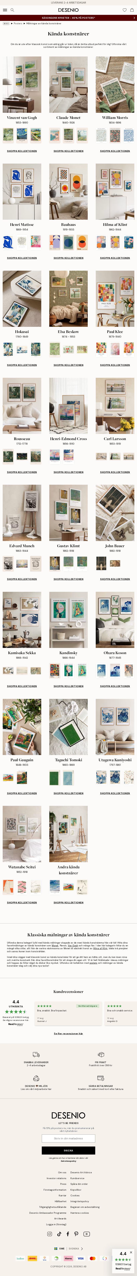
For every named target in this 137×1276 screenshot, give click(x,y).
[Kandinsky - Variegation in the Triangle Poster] (82, 670)
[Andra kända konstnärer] (68, 834)
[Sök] (12, 10)
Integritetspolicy (80, 1201)
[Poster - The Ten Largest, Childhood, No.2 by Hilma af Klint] (101, 242)
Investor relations (56, 1178)
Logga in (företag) (56, 1224)
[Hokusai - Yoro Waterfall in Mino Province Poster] (8, 349)
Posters (18, 23)
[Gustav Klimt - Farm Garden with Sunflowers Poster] (82, 563)
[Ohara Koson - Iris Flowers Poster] (115, 670)
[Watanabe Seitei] (22, 834)
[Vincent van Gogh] (22, 84)
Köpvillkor (76, 1189)
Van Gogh (73, 945)
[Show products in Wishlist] (124, 10)
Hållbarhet (60, 1201)
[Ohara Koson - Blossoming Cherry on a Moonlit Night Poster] (101, 670)
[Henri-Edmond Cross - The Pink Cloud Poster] (54, 456)
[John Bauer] (115, 513)
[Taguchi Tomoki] (68, 727)
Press (63, 1184)
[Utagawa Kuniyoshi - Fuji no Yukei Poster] (101, 778)
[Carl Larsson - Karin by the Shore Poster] (115, 456)
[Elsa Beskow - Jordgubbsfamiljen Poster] (68, 349)
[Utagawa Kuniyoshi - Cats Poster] (128, 778)
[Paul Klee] (115, 299)
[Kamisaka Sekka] (22, 620)
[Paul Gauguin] (22, 727)
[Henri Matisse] (22, 192)
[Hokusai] (22, 299)
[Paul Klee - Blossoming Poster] (115, 349)
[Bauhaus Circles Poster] (82, 242)
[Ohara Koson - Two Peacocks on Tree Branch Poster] (128, 670)
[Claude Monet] (68, 84)
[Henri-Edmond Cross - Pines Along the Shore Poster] (68, 456)
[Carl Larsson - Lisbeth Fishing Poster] (128, 456)
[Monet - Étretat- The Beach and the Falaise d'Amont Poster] (54, 135)
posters (93, 962)
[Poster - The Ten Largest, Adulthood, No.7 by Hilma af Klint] (115, 242)
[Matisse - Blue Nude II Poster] (8, 242)
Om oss (62, 1172)
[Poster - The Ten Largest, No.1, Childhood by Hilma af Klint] (128, 242)
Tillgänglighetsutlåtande (52, 1207)
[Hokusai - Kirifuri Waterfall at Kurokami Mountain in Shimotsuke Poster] (35, 349)
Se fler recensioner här (68, 1033)
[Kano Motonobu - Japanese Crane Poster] (82, 887)
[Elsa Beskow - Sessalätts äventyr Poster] (82, 349)
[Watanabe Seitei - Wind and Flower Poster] (35, 887)
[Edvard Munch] (22, 513)
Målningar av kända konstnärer (43, 23)
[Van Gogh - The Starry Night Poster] (21, 135)
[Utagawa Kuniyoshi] (115, 727)
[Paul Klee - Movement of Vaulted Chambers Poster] (128, 349)
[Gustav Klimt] (68, 513)
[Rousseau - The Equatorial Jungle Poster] (8, 456)
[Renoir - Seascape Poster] (54, 887)
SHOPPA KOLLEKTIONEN (22, 151)
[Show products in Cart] (132, 10)
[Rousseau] (22, 406)
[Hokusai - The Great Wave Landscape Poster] (21, 349)
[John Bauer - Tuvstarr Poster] (101, 563)
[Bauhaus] (68, 192)
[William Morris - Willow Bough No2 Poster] (128, 135)
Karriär (62, 1195)
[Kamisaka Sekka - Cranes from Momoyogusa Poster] (35, 670)
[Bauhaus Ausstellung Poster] (54, 242)
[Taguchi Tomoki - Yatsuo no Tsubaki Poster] (68, 778)
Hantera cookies (80, 1213)
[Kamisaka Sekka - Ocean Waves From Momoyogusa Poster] (21, 670)
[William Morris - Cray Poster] (115, 135)
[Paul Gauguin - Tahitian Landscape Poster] (8, 778)
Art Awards (60, 1218)
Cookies (75, 1195)
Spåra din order (79, 1184)
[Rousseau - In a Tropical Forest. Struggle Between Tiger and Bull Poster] (35, 456)
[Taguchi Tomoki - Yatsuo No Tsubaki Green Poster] (54, 778)
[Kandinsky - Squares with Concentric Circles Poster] (54, 670)
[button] (123, 1261)
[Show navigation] (5, 10)
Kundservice (78, 1178)
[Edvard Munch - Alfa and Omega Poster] (35, 563)
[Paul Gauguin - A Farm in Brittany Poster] (21, 778)
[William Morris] (115, 84)
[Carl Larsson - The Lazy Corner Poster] (101, 456)
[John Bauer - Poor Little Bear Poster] (115, 563)
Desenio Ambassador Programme (47, 1213)
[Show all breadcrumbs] (6, 23)
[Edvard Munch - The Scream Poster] (8, 563)
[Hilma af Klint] (115, 192)
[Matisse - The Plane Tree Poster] (21, 242)
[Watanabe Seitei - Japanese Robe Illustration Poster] (8, 887)
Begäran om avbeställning (85, 1207)
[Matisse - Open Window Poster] (35, 242)
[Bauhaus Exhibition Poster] (68, 242)
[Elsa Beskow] (68, 299)
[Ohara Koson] (115, 620)
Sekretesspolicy (68, 1161)
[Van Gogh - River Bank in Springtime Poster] (8, 135)
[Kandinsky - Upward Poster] (68, 670)
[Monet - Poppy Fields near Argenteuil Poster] (82, 135)
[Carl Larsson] (115, 406)
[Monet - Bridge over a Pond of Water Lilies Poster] (68, 135)
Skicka (68, 1150)
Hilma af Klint (100, 948)
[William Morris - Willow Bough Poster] (101, 135)
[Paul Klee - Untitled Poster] (101, 349)
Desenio (78, 1266)
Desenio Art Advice (81, 1172)
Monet (55, 945)
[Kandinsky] (68, 620)
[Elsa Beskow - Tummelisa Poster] (54, 349)
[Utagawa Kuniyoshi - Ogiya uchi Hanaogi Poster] (115, 778)
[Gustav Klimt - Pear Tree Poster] (68, 563)
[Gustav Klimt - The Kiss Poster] (54, 563)
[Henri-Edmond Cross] (68, 406)
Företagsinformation (55, 1189)
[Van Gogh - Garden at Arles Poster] (35, 135)
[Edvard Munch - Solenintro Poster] (21, 563)
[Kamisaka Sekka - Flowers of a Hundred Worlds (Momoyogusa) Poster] (8, 670)
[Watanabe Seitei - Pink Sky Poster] (21, 887)
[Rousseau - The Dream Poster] (21, 456)
